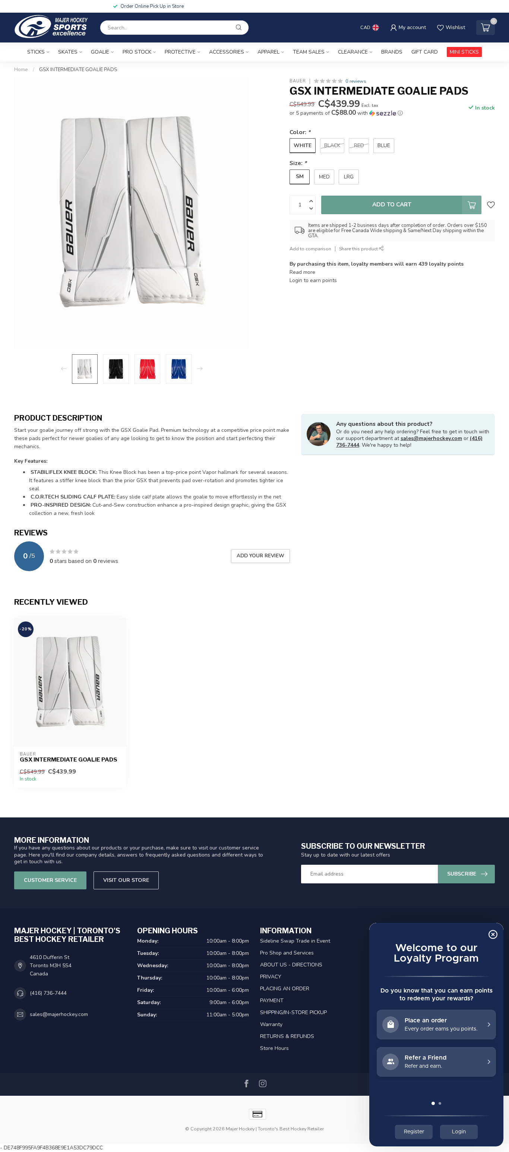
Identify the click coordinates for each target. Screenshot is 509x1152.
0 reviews (355, 81)
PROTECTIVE (180, 52)
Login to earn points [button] (313, 280)
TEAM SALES (309, 52)
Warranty (271, 1024)
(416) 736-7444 (48, 993)
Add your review (260, 556)
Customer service (50, 880)
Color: (300, 132)
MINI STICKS (464, 52)
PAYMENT (272, 1000)
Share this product (359, 249)
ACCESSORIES (226, 52)
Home (21, 69)
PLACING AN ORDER (284, 988)
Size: (298, 163)
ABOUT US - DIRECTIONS (291, 964)
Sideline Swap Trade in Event (295, 940)
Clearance (353, 52)
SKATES (68, 52)
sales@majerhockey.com (431, 438)
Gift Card (424, 52)
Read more (302, 272)
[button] (346, 113)
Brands (391, 52)
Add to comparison (310, 249)
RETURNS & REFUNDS (287, 1036)
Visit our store (126, 880)
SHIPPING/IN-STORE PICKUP (293, 1012)
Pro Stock (137, 52)
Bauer (298, 81)
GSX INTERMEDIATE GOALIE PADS (78, 69)
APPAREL (268, 52)
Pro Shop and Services (287, 952)
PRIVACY (270, 976)
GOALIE (100, 52)
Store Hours (274, 1048)
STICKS (36, 52)
